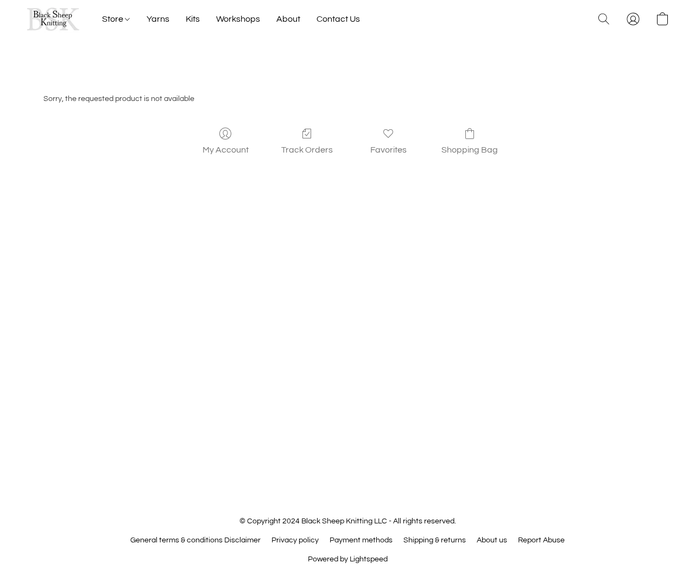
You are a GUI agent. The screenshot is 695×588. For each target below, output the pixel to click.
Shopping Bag (469, 150)
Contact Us (338, 19)
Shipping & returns (434, 540)
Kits (193, 19)
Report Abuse (541, 540)
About (288, 19)
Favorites (388, 150)
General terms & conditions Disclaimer (195, 540)
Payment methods (361, 540)
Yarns (158, 19)
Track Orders (307, 150)
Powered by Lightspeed (348, 559)
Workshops (238, 19)
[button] (53, 19)
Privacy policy (295, 540)
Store (113, 19)
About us (492, 540)
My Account (226, 150)
